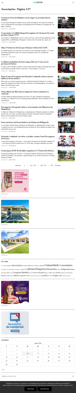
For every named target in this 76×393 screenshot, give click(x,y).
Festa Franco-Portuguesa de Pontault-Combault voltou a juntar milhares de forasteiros (27, 78)
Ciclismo (36, 265)
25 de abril (3, 265)
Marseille (7, 275)
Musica (17, 276)
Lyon (3, 276)
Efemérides (51, 269)
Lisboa (53, 272)
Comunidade (51, 265)
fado (8, 273)
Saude (60, 275)
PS (49, 275)
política (45, 276)
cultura (31, 269)
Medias (11, 275)
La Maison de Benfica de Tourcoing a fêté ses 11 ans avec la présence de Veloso (24, 63)
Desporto (40, 269)
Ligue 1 (46, 273)
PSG (51, 275)
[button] (73, 376)
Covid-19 (23, 269)
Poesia (40, 275)
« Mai (3, 369)
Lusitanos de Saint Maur (66, 272)
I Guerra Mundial (38, 273)
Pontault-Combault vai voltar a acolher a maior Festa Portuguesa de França (28, 137)
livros (58, 273)
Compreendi (30, 389)
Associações (12, 28)
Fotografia (17, 273)
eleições (59, 269)
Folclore (11, 272)
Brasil (29, 265)
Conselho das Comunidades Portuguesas (11, 269)
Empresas (65, 269)
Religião (55, 276)
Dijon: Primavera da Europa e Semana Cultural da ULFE (24, 48)
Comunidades (12, 87)
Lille (50, 273)
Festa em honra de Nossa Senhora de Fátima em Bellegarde (25, 122)
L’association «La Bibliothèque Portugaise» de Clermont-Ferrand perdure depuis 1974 (27, 34)
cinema (41, 265)
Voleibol (68, 275)
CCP (33, 265)
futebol (24, 272)
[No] (74, 387)
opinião (23, 276)
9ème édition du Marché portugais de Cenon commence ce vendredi (25, 93)
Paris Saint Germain (34, 275)
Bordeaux (24, 265)
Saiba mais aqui (44, 389)
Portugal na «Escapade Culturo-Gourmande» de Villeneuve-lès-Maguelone (27, 108)
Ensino (72, 269)
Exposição (3, 272)
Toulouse (65, 275)
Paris (27, 275)
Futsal (30, 272)
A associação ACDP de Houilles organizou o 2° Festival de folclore (27, 151)
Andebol (9, 265)
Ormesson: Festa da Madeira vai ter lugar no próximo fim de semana (25, 19)
